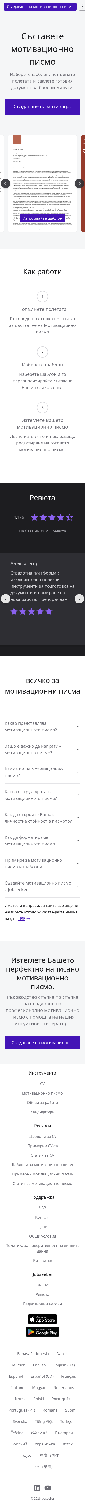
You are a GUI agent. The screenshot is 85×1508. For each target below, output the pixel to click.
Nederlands (63, 1387)
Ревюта (42, 1294)
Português (60, 1398)
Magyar (39, 1387)
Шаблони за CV (42, 1136)
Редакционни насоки (42, 1303)
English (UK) (64, 1365)
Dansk (62, 1353)
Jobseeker (47, 1498)
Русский (20, 1444)
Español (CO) (42, 1376)
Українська (45, 1444)
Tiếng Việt (44, 1421)
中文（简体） (51, 1455)
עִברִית (68, 1444)
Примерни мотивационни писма (42, 1174)
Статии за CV (42, 1155)
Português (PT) (21, 1410)
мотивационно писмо (42, 1093)
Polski (38, 1398)
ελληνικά (39, 1432)
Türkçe (66, 1421)
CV (42, 1083)
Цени (42, 1226)
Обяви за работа (42, 1102)
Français (68, 1376)
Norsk (20, 1398)
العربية (27, 1455)
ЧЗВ (22, 918)
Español (16, 1376)
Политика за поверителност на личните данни (42, 1248)
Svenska (20, 1421)
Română (50, 1410)
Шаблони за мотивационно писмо (42, 1164)
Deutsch (17, 1365)
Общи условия (42, 1236)
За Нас (43, 1285)
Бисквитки (42, 1260)
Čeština (17, 1432)
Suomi (70, 1410)
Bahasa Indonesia (33, 1353)
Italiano (18, 1387)
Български (65, 1432)
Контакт (42, 1217)
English (39, 1365)
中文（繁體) (43, 1466)
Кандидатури (42, 1112)
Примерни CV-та (42, 1145)
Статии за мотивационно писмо (42, 1183)
